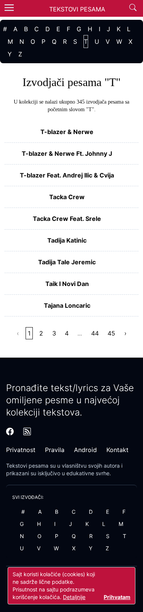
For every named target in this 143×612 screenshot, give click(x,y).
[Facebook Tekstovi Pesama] (10, 431)
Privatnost (20, 450)
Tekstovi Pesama (77, 9)
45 (111, 333)
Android (85, 450)
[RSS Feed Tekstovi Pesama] (27, 431)
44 (95, 333)
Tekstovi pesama (27, 465)
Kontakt (117, 450)
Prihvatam (117, 597)
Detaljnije (74, 597)
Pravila (54, 450)
